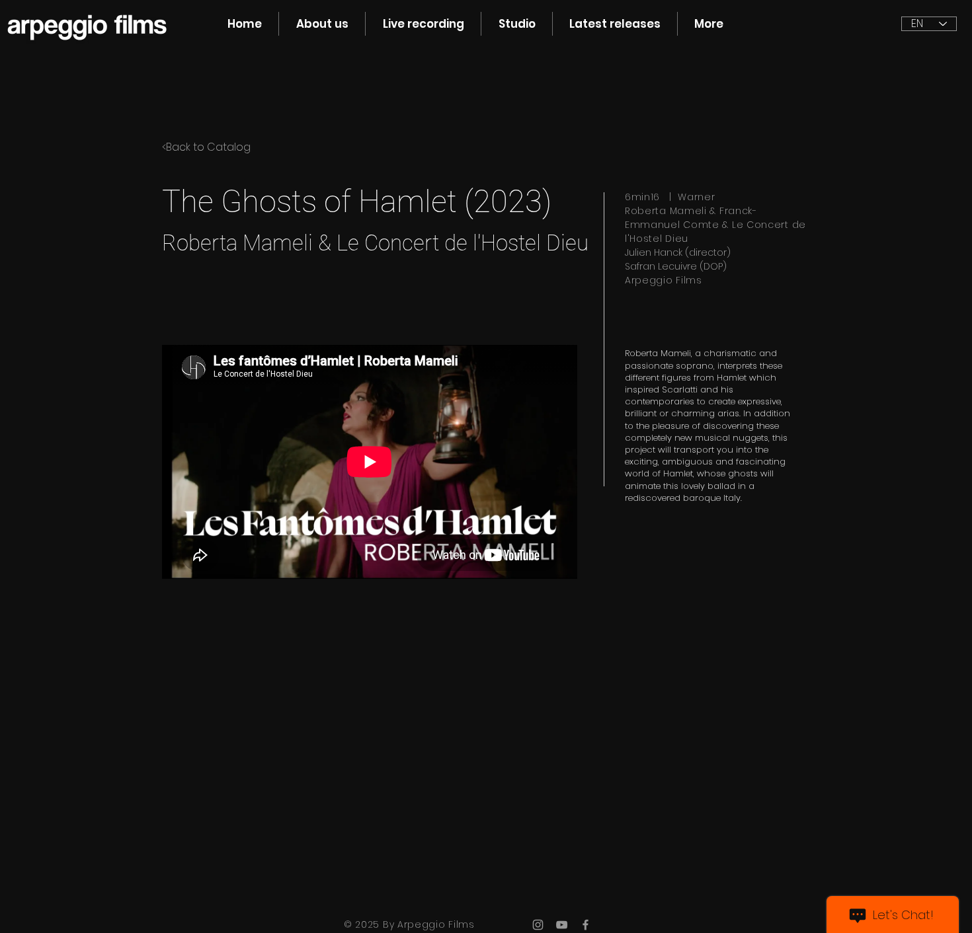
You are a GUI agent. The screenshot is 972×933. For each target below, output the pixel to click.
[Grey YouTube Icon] (562, 925)
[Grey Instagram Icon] (538, 925)
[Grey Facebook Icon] (585, 925)
